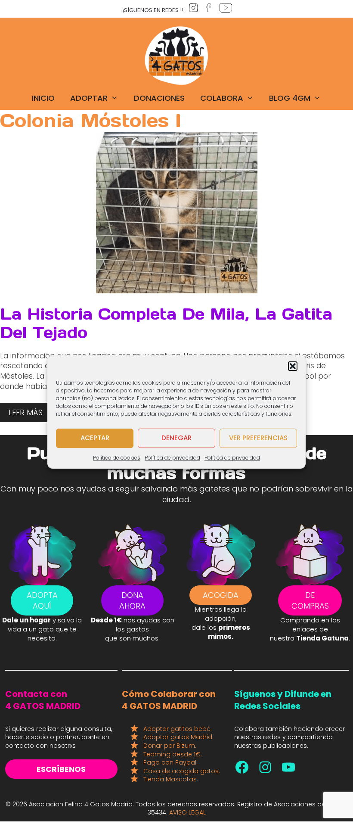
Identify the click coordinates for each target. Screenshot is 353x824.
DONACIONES (159, 98)
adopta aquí (42, 600)
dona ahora (132, 600)
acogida (220, 595)
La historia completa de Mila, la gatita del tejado (166, 323)
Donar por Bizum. (169, 745)
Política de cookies (116, 457)
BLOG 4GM (289, 98)
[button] (292, 366)
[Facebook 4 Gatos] (242, 767)
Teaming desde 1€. (172, 754)
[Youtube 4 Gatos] (288, 767)
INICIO (43, 98)
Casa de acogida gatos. (181, 771)
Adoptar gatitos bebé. (177, 728)
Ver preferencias (258, 437)
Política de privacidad (172, 457)
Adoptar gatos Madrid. (178, 737)
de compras (310, 600)
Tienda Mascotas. (170, 779)
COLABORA (221, 98)
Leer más (26, 412)
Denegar (176, 437)
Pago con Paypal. (170, 762)
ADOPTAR (89, 98)
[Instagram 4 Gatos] (265, 767)
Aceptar (95, 437)
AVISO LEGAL (187, 812)
